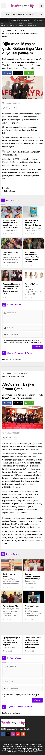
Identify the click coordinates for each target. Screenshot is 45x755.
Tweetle (19, 73)
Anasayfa (8, 31)
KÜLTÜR (16, 31)
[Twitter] (8, 734)
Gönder (30, 73)
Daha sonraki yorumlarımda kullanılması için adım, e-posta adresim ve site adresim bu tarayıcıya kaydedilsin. (22, 341)
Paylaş (8, 73)
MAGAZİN (23, 31)
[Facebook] (3, 734)
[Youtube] (18, 734)
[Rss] (23, 734)
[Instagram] (13, 734)
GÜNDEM (17, 374)
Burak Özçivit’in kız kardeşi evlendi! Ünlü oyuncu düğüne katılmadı (27, 20)
